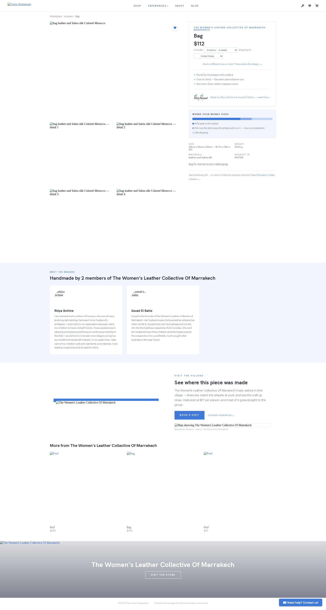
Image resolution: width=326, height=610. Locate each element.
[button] (115, 71)
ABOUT (180, 6)
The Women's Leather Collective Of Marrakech (164, 278)
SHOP (137, 6)
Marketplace (56, 16)
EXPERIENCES (158, 6)
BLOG (195, 6)
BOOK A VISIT (189, 415)
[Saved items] (309, 6)
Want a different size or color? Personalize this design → (232, 64)
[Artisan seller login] (302, 6)
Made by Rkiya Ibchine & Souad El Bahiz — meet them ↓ (240, 97)
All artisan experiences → (221, 415)
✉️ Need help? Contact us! (300, 602)
